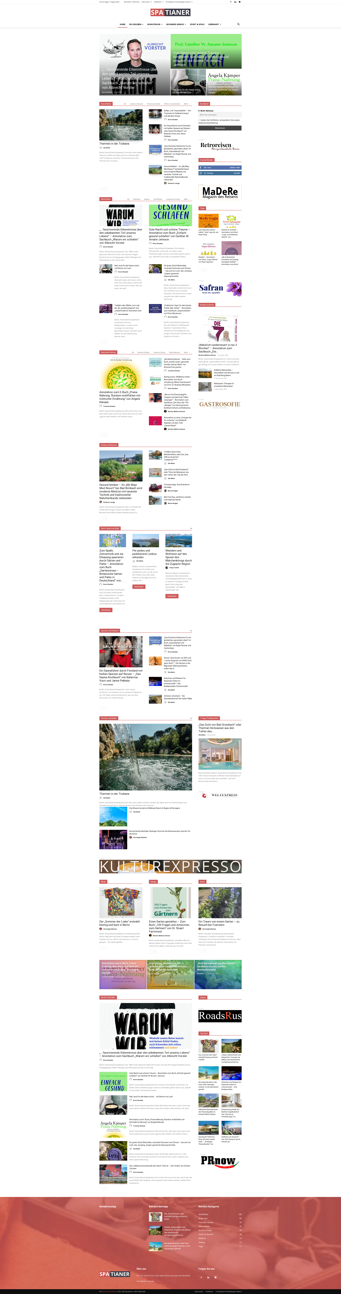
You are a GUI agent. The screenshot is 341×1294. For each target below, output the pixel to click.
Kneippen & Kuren (173, 199)
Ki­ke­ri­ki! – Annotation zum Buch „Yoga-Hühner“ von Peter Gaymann (208, 259)
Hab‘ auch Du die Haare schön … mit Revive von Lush (151, 1097)
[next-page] (105, 189)
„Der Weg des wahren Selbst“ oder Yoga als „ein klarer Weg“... (208, 232)
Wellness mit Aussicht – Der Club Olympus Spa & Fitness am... (231, 1139)
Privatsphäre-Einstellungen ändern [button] (178, 2)
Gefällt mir (235, 168)
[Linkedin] (235, 2)
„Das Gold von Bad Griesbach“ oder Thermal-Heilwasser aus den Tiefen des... (219, 728)
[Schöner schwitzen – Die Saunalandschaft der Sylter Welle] (155, 699)
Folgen (237, 173)
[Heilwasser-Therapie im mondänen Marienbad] (205, 386)
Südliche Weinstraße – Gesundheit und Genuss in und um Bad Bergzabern (226, 372)
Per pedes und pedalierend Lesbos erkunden (144, 554)
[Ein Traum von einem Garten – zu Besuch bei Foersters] (220, 902)
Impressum (146, 2)
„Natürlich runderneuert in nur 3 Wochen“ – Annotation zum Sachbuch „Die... (217, 348)
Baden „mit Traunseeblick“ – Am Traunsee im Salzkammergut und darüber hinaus (177, 113)
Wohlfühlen (153, 24)
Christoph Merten (140, 837)
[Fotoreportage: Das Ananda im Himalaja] (155, 487)
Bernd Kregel (173, 491)
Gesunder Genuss (175, 24)
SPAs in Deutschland (172, 104)
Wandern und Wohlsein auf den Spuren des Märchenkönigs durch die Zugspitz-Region (178, 557)
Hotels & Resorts (136, 104)
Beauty (146, 199)
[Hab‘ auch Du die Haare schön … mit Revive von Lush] (188, 82)
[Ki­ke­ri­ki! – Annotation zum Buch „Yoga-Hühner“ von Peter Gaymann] (208, 248)
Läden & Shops (159, 352)
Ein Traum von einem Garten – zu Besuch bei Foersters (218, 923)
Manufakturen (174, 352)
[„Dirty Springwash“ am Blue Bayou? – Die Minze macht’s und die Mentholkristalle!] (218, 974)
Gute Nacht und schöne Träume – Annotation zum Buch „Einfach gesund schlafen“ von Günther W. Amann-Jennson (169, 234)
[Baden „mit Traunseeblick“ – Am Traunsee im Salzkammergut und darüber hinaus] (155, 113)
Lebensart (213, 24)
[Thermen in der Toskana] (121, 124)
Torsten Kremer (109, 406)
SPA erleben (135, 24)
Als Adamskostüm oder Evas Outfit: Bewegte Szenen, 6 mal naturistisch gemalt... (177, 1246)
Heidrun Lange (174, 183)
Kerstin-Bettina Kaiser (176, 411)
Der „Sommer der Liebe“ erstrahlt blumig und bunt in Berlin (119, 923)
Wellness (136, 199)
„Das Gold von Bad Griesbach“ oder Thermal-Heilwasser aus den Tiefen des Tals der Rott (176, 472)
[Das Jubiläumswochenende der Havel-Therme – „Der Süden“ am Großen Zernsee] (113, 1174)
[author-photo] (101, 147)
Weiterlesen (105, 610)
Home (122, 24)
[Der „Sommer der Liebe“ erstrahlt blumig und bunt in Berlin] (121, 902)
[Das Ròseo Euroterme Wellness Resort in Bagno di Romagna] (113, 816)
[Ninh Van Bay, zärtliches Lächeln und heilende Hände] (155, 500)
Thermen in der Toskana (114, 143)
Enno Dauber (107, 92)
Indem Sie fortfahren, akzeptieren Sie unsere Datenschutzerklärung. (219, 121)
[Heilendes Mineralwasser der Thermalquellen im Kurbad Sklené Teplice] (208, 1100)
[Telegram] (240, 2)
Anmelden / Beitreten (131, 2)
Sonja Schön (174, 568)
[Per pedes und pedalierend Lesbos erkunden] (145, 540)
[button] (238, 24)
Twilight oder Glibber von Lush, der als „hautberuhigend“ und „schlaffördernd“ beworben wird (127, 308)
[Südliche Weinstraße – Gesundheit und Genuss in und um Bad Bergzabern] (205, 373)
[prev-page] (101, 189)
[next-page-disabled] (105, 708)
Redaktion (157, 2)
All (125, 104)
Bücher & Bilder (143, 352)
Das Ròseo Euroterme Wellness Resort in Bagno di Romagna (154, 808)
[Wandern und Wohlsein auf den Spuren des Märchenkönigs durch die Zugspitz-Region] (178, 540)
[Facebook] (231, 2)
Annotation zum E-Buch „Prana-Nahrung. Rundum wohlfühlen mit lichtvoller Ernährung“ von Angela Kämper (119, 397)
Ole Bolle (106, 148)
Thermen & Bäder (153, 104)
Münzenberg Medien (109, 1291)
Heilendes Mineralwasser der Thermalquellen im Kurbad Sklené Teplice (208, 1111)
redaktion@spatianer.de (165, 1281)
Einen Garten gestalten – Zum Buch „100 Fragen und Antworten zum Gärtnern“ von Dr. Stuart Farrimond (169, 926)
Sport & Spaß (197, 24)
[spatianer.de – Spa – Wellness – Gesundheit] (170, 13)
